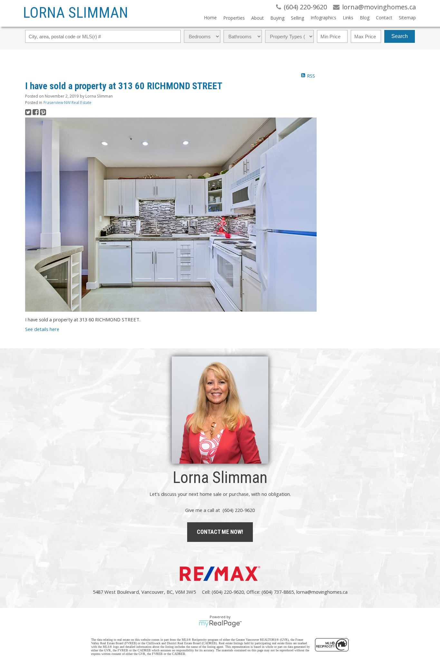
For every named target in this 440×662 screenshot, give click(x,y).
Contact (384, 17)
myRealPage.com (220, 623)
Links (348, 17)
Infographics (323, 17)
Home (210, 17)
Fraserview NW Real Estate (67, 102)
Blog (364, 17)
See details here (42, 329)
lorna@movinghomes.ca (322, 592)
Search (399, 36)
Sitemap (407, 17)
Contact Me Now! (220, 531)
